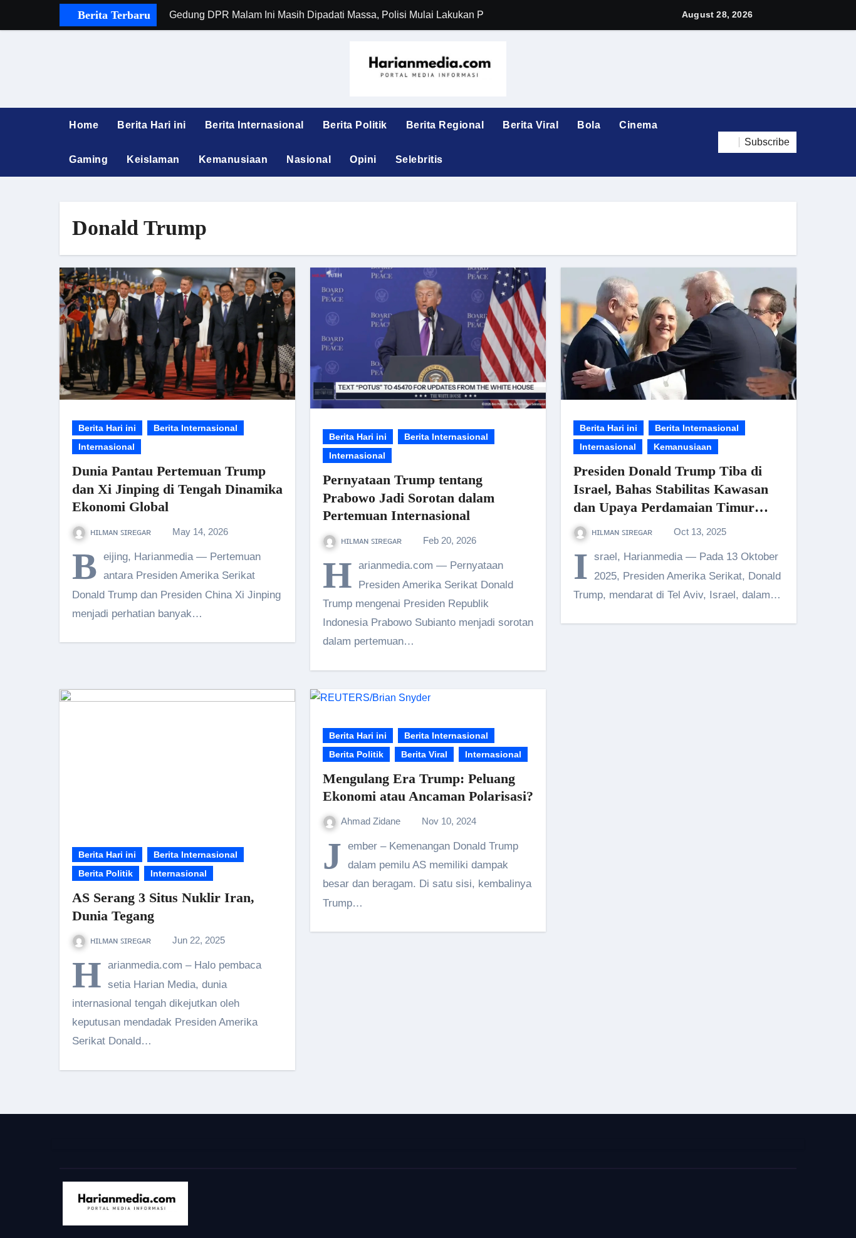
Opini (363, 159)
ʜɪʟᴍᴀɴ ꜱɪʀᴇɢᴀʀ (122, 531)
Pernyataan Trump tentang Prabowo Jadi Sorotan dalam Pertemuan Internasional (408, 497)
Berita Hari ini (151, 125)
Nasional (308, 159)
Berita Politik (355, 125)
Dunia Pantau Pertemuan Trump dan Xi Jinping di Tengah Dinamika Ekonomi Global (177, 488)
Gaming (88, 159)
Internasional (106, 447)
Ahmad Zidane (372, 821)
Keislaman (153, 159)
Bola (588, 125)
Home (83, 125)
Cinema (638, 125)
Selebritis (419, 159)
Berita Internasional (254, 125)
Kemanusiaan (233, 159)
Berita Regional (445, 125)
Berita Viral (530, 125)
